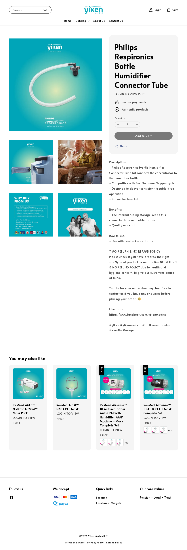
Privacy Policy (95, 542)
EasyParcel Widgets (108, 503)
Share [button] (123, 146)
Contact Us (116, 20)
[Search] (45, 9)
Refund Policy (114, 542)
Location (101, 497)
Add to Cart (143, 136)
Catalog (81, 20)
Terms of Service (75, 542)
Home (67, 20)
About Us (99, 20)
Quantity (120, 118)
